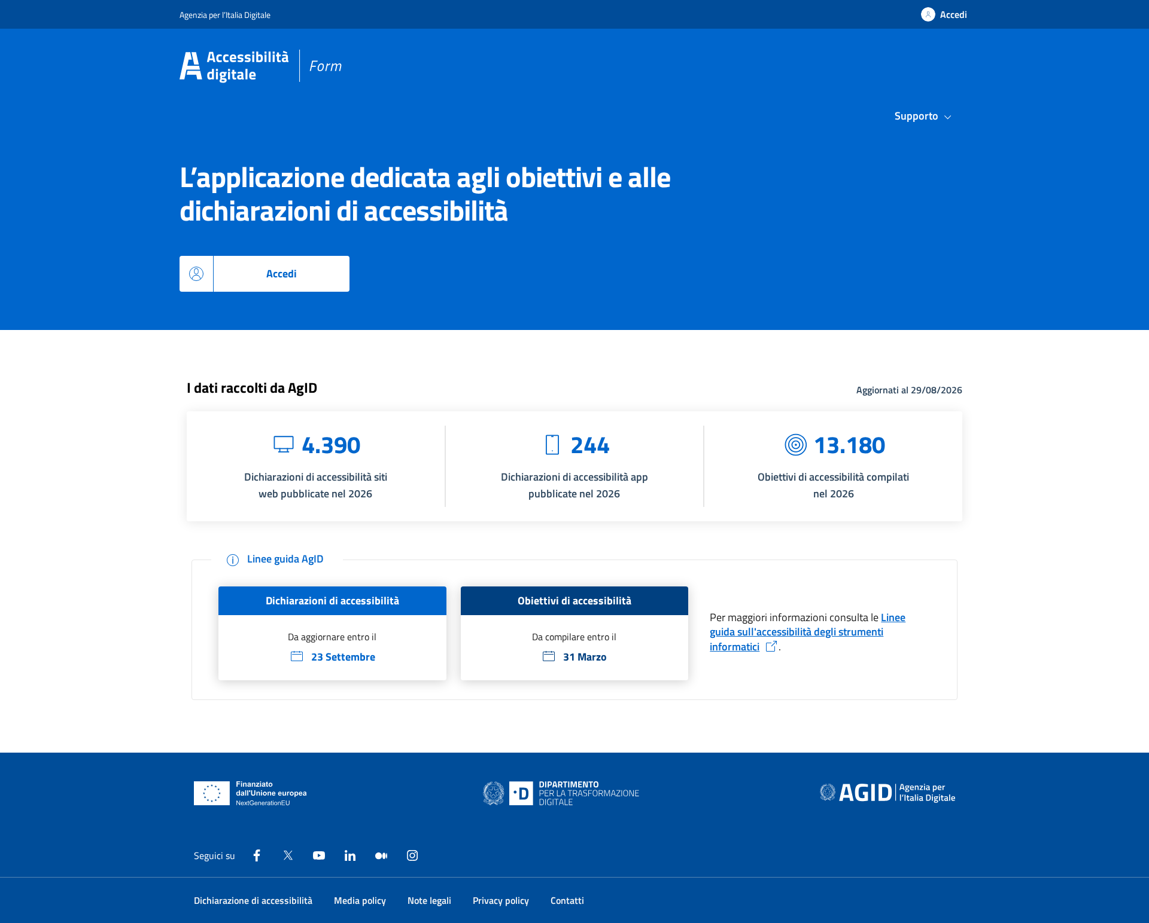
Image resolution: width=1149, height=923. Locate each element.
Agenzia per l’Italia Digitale (225, 14)
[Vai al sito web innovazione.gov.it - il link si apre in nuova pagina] (564, 793)
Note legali (429, 900)
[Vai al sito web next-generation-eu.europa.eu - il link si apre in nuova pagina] (250, 793)
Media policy (360, 900)
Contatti (567, 900)
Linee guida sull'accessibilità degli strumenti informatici (807, 632)
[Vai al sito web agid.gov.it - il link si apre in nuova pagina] (887, 793)
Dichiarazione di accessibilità (253, 900)
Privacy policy (501, 900)
